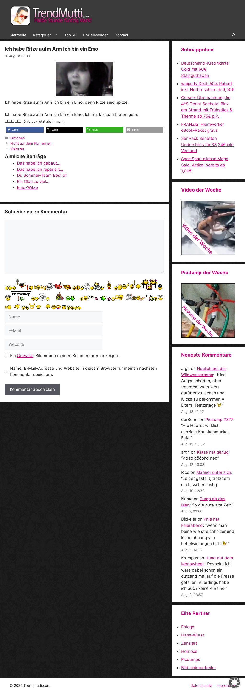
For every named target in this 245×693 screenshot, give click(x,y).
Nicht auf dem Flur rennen (30, 143)
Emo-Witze (27, 187)
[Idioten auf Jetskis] (208, 253)
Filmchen (17, 138)
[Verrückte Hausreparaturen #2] (208, 336)
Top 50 (70, 35)
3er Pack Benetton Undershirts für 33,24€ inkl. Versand (207, 144)
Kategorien (42, 35)
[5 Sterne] (20, 121)
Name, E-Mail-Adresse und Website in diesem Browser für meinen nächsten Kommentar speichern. (83, 371)
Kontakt (121, 35)
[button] (233, 35)
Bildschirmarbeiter (198, 667)
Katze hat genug (212, 452)
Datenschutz (201, 685)
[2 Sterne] (9, 121)
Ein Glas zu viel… (33, 181)
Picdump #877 (219, 419)
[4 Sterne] (16, 121)
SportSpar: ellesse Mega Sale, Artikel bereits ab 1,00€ (204, 164)
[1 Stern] (6, 121)
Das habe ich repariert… (40, 169)
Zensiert (189, 643)
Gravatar (25, 355)
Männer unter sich (213, 472)
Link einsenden (96, 35)
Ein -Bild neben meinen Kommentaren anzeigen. (64, 355)
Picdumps (190, 659)
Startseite (18, 35)
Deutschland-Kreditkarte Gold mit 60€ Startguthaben (205, 69)
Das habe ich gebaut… (38, 163)
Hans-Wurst (192, 635)
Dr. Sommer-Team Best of (42, 175)
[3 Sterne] (13, 121)
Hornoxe (189, 651)
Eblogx (187, 627)
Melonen (17, 148)
